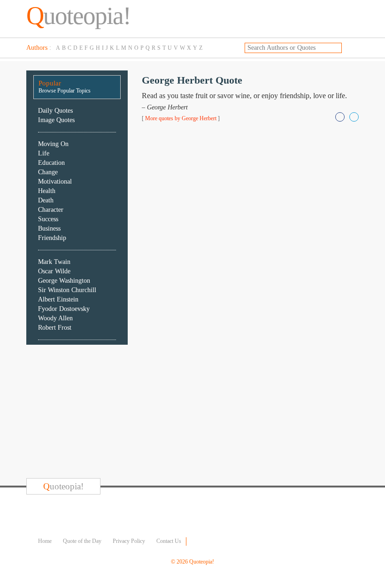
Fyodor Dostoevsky (64, 308)
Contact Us (168, 541)
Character (50, 209)
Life (43, 153)
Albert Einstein (58, 299)
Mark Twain (54, 261)
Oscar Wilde (54, 271)
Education (51, 162)
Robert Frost (54, 327)
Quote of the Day (82, 541)
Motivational (55, 181)
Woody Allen (55, 318)
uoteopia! (78, 15)
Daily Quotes (55, 110)
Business (49, 228)
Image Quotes (56, 120)
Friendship (52, 237)
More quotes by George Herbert (180, 118)
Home (45, 541)
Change (48, 172)
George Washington (64, 280)
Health (46, 190)
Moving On (53, 143)
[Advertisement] (96, 413)
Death (46, 200)
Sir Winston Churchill (67, 290)
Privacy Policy (129, 541)
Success (48, 219)
